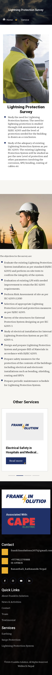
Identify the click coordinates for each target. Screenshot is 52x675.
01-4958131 (17, 562)
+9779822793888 (20, 559)
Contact (6, 608)
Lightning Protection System (18, 645)
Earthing (7, 633)
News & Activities (11, 602)
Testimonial (9, 620)
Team (5, 614)
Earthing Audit (15, 448)
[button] (11, 475)
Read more (16, 456)
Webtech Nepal (26, 666)
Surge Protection (11, 639)
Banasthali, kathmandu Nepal (28, 569)
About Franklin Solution (15, 596)
